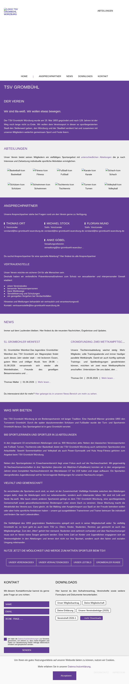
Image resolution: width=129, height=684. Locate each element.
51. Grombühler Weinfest (22, 341)
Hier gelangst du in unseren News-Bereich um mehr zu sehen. (66, 393)
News (69, 76)
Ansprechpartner (50, 76)
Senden (26, 650)
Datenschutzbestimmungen (28, 639)
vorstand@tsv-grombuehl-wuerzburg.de (24, 231)
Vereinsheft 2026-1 (66, 618)
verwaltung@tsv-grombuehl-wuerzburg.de (65, 247)
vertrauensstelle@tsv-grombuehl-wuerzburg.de (36, 305)
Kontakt (103, 76)
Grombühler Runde (108, 562)
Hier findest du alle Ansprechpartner (78, 256)
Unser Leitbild (82, 562)
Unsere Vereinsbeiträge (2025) (93, 610)
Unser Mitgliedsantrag (68, 603)
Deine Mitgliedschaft (94, 603)
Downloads (85, 76)
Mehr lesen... (44, 382)
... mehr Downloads (91, 618)
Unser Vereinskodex (21, 562)
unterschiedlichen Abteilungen (96, 157)
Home (24, 76)
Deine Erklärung (65, 610)
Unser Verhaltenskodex (54, 562)
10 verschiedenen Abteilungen (37, 443)
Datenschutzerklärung (79, 666)
